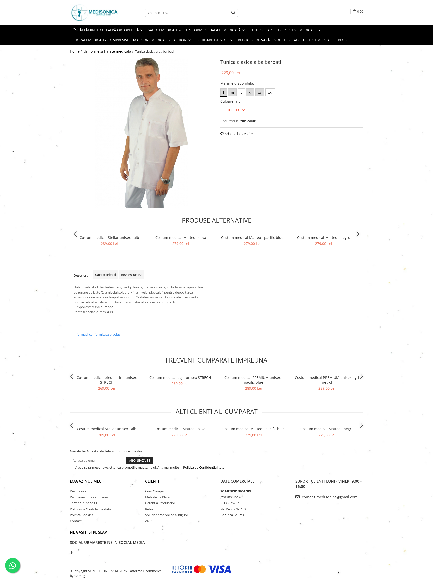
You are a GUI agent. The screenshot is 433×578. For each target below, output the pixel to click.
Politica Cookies (81, 515)
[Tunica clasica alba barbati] (141, 133)
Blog (342, 40)
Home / (76, 51)
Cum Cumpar (155, 491)
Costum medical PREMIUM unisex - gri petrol (327, 380)
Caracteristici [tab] (105, 274)
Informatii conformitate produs (97, 334)
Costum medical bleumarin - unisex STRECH (107, 380)
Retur (149, 509)
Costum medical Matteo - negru (323, 237)
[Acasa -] (95, 12)
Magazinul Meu (86, 481)
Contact (76, 521)
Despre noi (78, 491)
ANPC (149, 521)
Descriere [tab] (81, 275)
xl (250, 92)
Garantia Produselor (160, 503)
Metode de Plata (157, 497)
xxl (270, 92)
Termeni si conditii (83, 503)
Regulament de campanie (89, 497)
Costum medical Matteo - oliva (180, 237)
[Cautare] (233, 13)
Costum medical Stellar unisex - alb (109, 237)
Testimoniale (320, 40)
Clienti (152, 481)
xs (259, 92)
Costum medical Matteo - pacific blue (252, 237)
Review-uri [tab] (131, 274)
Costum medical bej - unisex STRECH (180, 377)
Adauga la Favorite (238, 133)
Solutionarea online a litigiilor (166, 515)
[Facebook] (71, 552)
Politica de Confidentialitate (203, 467)
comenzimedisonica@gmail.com (329, 496)
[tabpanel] (141, 133)
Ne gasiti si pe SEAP (88, 532)
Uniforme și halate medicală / (109, 51)
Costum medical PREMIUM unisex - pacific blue (253, 380)
